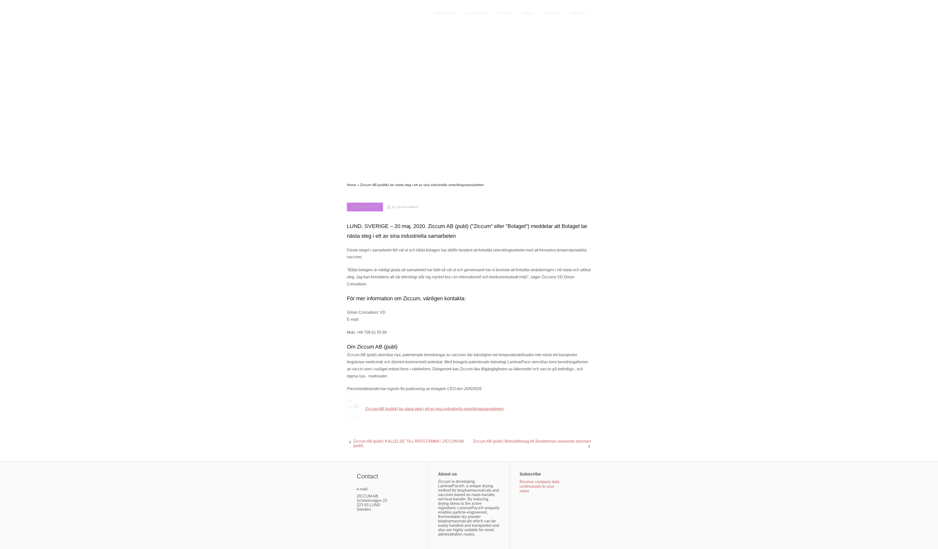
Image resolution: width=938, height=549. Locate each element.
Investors (552, 13)
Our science (445, 13)
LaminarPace (477, 13)
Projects (506, 13)
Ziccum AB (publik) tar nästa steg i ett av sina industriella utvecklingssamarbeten (434, 409)
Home (351, 185)
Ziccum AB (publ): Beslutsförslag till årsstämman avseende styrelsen (532, 441)
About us (578, 13)
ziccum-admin (407, 207)
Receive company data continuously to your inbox (539, 486)
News (528, 13)
